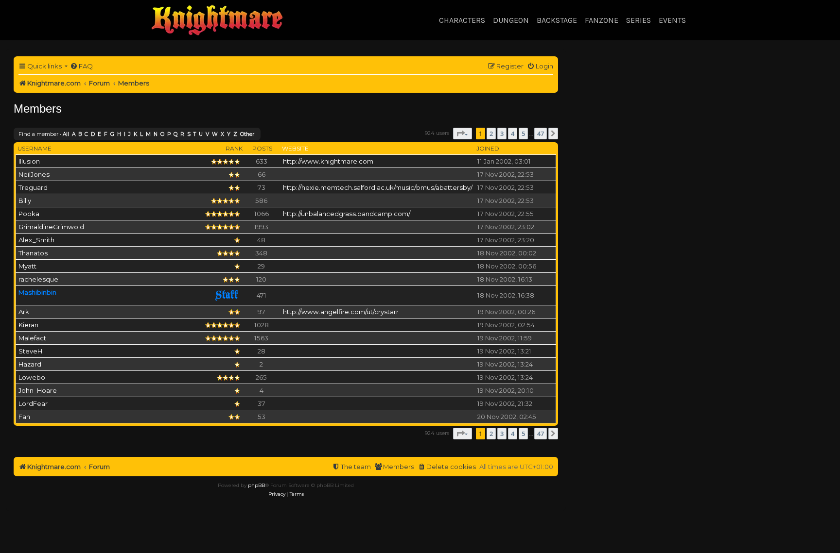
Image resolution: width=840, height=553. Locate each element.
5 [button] (523, 133)
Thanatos (33, 253)
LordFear (33, 403)
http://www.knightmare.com (328, 161)
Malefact (32, 338)
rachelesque (38, 279)
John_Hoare (37, 390)
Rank (234, 148)
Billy (24, 200)
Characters (462, 20)
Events (672, 20)
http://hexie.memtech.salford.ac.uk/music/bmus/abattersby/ (377, 187)
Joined (487, 148)
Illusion (29, 161)
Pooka (28, 214)
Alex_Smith (36, 240)
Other (247, 134)
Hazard (29, 364)
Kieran (28, 325)
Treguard (33, 187)
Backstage (557, 20)
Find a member (38, 134)
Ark (23, 312)
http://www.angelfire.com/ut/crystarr (341, 312)
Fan (24, 416)
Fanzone (601, 20)
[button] (462, 133)
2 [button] (491, 133)
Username (35, 148)
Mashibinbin (37, 292)
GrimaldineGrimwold (51, 227)
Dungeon (511, 20)
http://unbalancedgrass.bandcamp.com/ (346, 214)
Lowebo (31, 377)
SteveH (30, 351)
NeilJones (34, 174)
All (66, 134)
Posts (262, 148)
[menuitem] (81, 66)
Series (638, 20)
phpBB (256, 485)
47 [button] (540, 133)
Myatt (27, 266)
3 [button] (502, 133)
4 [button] (512, 133)
